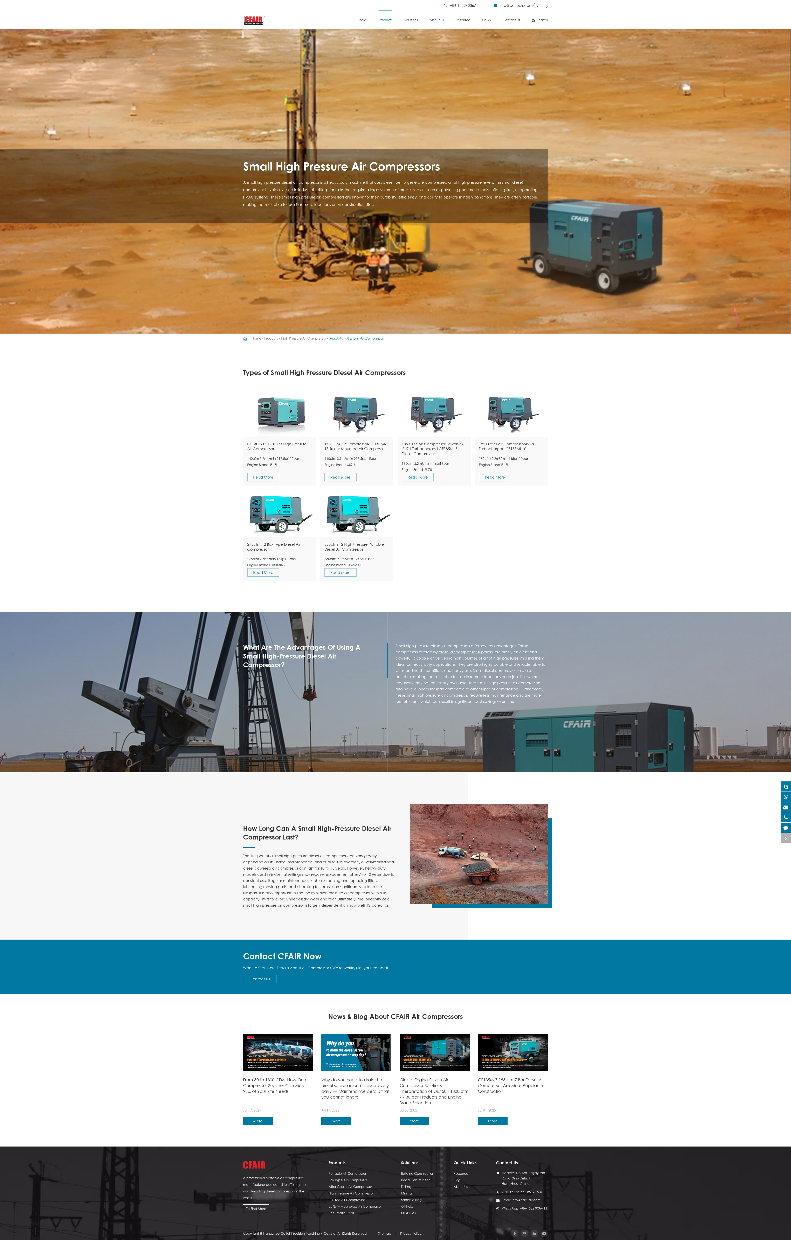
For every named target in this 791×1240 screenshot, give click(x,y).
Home (362, 20)
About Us (437, 20)
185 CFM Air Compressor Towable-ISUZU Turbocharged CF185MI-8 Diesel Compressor (432, 449)
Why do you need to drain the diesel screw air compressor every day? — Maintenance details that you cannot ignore (355, 1088)
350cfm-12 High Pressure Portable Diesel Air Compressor (354, 546)
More (258, 1121)
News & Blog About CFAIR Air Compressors (395, 1016)
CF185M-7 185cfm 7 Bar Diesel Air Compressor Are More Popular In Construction (511, 1085)
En (539, 5)
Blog (457, 1180)
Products (385, 20)
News (486, 20)
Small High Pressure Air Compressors (357, 338)
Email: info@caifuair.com (521, 1200)
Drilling (406, 1186)
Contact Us (511, 20)
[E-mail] (786, 807)
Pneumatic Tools (341, 1213)
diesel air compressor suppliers (466, 652)
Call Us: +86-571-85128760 (522, 1192)
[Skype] (786, 786)
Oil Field (407, 1206)
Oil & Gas (408, 1213)
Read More (263, 477)
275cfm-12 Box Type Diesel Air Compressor (273, 546)
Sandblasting (411, 1200)
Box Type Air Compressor (348, 1180)
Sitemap (384, 1233)
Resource (463, 20)
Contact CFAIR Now (282, 956)
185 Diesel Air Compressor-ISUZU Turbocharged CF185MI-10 (507, 446)
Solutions (411, 20)
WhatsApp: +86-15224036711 (524, 1208)
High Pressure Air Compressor (303, 338)
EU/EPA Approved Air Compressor (355, 1206)
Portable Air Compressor (347, 1173)
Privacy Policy (410, 1233)
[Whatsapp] (786, 797)
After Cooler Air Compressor (350, 1186)
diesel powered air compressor (270, 868)
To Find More (256, 1208)
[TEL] (786, 817)
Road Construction (416, 1180)
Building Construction (417, 1173)
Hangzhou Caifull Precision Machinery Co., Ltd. (299, 1233)
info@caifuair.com (516, 5)
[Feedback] (786, 828)
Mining (406, 1193)
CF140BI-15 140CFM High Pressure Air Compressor (277, 446)
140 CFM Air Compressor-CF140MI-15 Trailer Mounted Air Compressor (355, 446)
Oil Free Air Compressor (347, 1200)
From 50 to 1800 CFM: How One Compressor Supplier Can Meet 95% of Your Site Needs (274, 1085)
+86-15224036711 (465, 5)
